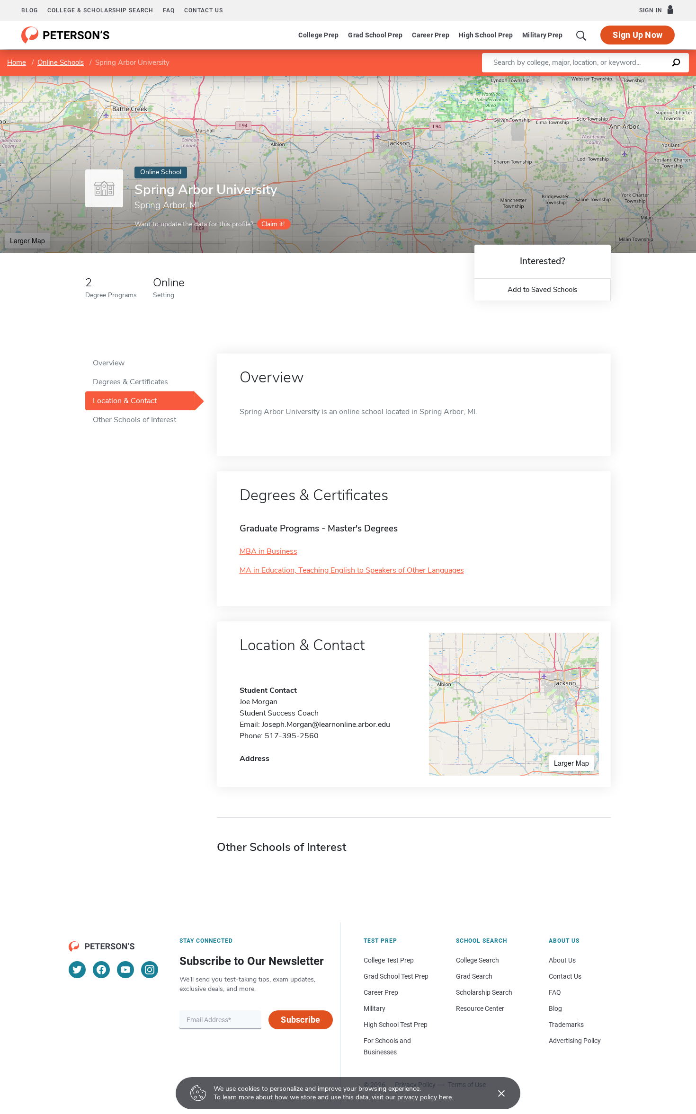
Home (16, 62)
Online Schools (60, 62)
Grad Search (474, 976)
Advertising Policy (575, 1040)
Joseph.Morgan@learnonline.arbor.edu (326, 724)
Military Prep (542, 35)
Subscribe (300, 1020)
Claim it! (273, 224)
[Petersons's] (65, 35)
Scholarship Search (484, 992)
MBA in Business (268, 551)
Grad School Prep (375, 35)
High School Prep (486, 35)
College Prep (318, 35)
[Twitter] (77, 969)
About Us (562, 960)
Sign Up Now (637, 35)
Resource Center (480, 1008)
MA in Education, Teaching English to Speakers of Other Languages (352, 570)
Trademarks (566, 1024)
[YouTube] (125, 969)
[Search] (581, 35)
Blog (29, 10)
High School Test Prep (396, 1024)
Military (374, 1008)
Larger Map (27, 240)
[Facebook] (101, 969)
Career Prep (430, 35)
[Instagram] (149, 969)
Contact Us (565, 976)
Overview (109, 363)
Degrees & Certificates (130, 382)
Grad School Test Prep (396, 976)
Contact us (203, 10)
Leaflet (585, 80)
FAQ (169, 10)
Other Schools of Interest (134, 420)
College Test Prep (389, 960)
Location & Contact (125, 401)
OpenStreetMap (631, 80)
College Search (477, 960)
